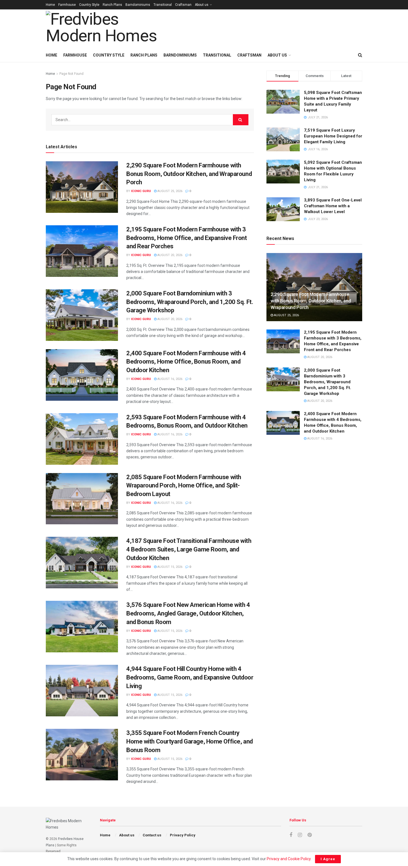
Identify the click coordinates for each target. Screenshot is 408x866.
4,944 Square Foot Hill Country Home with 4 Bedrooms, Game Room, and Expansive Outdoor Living (189, 677)
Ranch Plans (112, 5)
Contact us (152, 835)
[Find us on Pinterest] (310, 835)
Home (50, 5)
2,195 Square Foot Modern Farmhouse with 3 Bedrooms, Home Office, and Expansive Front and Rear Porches (186, 238)
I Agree (328, 859)
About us (201, 5)
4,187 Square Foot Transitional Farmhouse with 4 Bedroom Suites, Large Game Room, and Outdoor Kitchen (188, 549)
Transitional (162, 5)
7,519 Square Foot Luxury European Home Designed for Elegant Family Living (333, 136)
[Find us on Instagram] (300, 835)
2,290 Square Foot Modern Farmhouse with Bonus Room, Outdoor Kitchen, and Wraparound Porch (189, 174)
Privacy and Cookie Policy (289, 859)
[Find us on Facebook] (290, 835)
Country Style (89, 5)
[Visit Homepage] (108, 29)
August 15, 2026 (169, 567)
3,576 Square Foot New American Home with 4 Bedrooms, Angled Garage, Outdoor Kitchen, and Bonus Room (188, 613)
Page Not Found (71, 74)
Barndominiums (137, 5)
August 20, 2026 (169, 255)
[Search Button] (360, 55)
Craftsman (183, 5)
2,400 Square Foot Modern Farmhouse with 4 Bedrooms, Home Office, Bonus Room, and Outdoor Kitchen (186, 362)
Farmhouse (67, 5)
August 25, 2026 (169, 191)
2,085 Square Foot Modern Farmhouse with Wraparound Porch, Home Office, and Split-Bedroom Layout (183, 486)
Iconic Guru (141, 191)
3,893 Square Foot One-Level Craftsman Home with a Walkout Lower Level (333, 206)
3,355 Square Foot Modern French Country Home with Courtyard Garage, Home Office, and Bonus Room (189, 741)
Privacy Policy (182, 835)
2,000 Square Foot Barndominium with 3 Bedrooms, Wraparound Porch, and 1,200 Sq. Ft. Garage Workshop (189, 302)
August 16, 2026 (169, 379)
